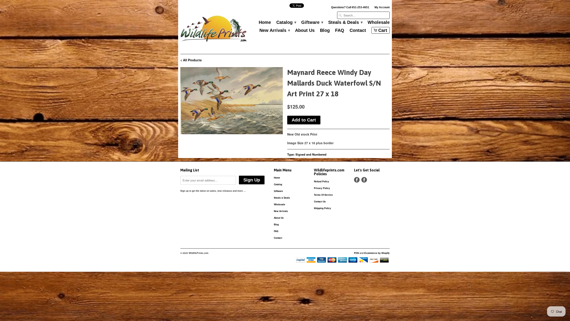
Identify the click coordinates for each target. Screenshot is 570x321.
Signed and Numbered (310, 154)
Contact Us (320, 201)
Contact (358, 30)
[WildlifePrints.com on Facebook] (364, 180)
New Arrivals (274, 30)
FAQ (339, 30)
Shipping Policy (322, 208)
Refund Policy (321, 181)
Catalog (286, 22)
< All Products (191, 60)
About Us (305, 30)
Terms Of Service (323, 194)
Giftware (312, 22)
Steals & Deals (345, 22)
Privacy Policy (322, 188)
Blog (325, 30)
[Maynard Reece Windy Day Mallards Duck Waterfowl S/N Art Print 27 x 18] (231, 100)
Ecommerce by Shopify (377, 253)
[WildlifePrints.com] (213, 30)
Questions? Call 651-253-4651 (350, 7)
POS (356, 253)
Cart (382, 30)
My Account (382, 7)
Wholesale (379, 22)
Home (265, 22)
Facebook (357, 180)
